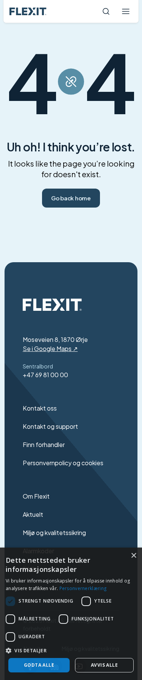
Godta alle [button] (39, 665)
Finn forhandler (44, 445)
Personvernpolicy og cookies (63, 463)
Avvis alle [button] (104, 665)
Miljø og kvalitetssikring (54, 533)
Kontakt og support (50, 426)
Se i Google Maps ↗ (50, 349)
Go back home (71, 197)
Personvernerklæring (83, 588)
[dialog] (71, 614)
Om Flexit (36, 496)
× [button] (133, 556)
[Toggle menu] (126, 11)
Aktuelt (33, 514)
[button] (71, 650)
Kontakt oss (40, 408)
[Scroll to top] (28, 11)
